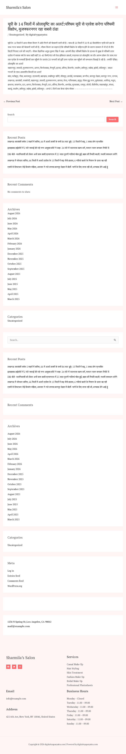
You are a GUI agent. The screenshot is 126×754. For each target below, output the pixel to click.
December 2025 (15, 253)
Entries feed (14, 575)
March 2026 (14, 238)
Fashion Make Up (75, 676)
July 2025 (12, 279)
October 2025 (14, 263)
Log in (11, 570)
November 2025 (16, 258)
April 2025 (13, 294)
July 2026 (12, 218)
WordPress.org (15, 586)
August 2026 (14, 213)
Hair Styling (73, 668)
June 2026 (13, 223)
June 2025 (13, 284)
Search (11, 114)
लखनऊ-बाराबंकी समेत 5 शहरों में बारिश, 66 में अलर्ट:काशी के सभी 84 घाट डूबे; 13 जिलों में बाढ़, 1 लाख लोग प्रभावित (55, 141)
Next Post (116, 101)
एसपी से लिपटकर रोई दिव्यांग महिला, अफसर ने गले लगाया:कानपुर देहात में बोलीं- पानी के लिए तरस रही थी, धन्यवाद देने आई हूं (58, 166)
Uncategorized (16, 34)
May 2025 (12, 289)
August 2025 (14, 273)
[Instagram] (20, 667)
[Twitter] (14, 667)
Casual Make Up (75, 664)
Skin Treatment (75, 672)
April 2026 (13, 233)
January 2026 (14, 248)
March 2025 (14, 299)
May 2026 (12, 228)
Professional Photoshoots (80, 685)
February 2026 (15, 243)
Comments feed (16, 580)
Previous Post (11, 101)
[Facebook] (8, 667)
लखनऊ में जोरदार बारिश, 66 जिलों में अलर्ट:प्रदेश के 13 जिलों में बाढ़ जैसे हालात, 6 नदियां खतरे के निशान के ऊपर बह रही (57, 160)
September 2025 (16, 268)
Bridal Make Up (75, 681)
